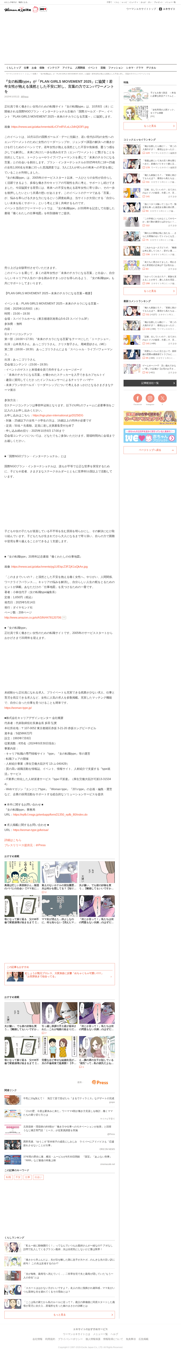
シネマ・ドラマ (134, 67)
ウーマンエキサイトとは (76, 1334)
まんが (143, 2)
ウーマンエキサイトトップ (141, 8)
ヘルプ (114, 1334)
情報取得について (113, 1339)
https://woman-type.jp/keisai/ (30, 829)
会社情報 (37, 1339)
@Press (24, 96)
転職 (8, 1177)
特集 (126, 82)
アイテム (67, 67)
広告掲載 (143, 1339)
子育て (109, 2)
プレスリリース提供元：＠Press (25, 845)
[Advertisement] (90, 39)
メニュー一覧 (170, 2)
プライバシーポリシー (70, 1339)
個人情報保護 (93, 1339)
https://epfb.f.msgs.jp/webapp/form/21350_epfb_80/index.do (50, 814)
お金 (34, 67)
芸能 (103, 67)
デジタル (151, 67)
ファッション (115, 67)
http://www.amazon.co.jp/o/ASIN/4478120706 (32, 617)
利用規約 (50, 1339)
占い (150, 2)
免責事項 (131, 1339)
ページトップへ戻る (150, 450)
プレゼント (158, 2)
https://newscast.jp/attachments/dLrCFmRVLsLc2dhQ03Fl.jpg (50, 126)
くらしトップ (13, 67)
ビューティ (133, 2)
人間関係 (80, 67)
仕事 (26, 67)
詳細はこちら (12, 840)
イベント (93, 67)
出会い (38, 1177)
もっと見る (59, 1314)
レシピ (124, 2)
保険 (41, 67)
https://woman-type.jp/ (18, 707)
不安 (18, 1177)
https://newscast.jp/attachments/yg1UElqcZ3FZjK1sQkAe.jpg (49, 566)
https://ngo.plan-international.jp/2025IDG (58, 415)
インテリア (53, 67)
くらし (116, 2)
